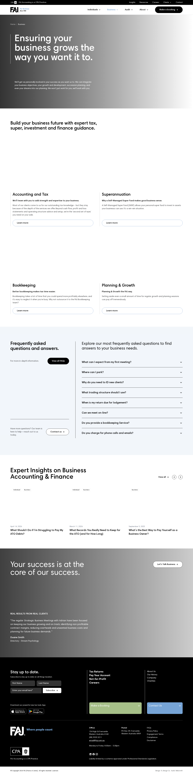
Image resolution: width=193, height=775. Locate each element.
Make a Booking (100, 705)
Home (12, 24)
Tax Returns (96, 671)
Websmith (179, 771)
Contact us (56, 432)
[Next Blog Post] (180, 477)
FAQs (149, 728)
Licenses (55, 771)
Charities (151, 681)
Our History (152, 675)
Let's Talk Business (166, 564)
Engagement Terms (155, 734)
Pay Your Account (99, 675)
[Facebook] (93, 754)
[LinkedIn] (90, 754)
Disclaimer (151, 741)
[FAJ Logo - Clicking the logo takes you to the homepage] (19, 9)
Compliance (152, 737)
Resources (144, 2)
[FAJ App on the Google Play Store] (34, 711)
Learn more (22, 223)
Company (151, 678)
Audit (127, 10)
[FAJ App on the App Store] (16, 711)
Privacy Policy (152, 731)
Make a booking (167, 10)
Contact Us (155, 705)
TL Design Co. (165, 771)
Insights (132, 2)
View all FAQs (58, 361)
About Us (151, 671)
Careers (155, 2)
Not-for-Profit (97, 679)
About (143, 10)
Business (111, 10)
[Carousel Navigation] (177, 477)
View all (162, 477)
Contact (179, 2)
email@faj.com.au (97, 741)
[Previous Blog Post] (174, 477)
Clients (166, 2)
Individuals (93, 10)
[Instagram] (96, 754)
